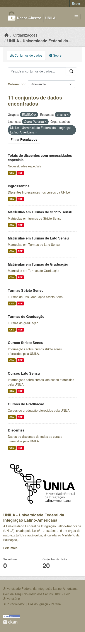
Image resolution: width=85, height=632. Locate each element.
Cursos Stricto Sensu (25, 342)
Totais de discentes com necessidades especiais (40, 157)
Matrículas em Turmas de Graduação (38, 264)
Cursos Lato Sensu (24, 373)
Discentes (16, 430)
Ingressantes (18, 185)
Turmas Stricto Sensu (26, 290)
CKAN (10, 622)
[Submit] (71, 71)
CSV (11, 172)
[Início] (6, 35)
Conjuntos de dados (28, 55)
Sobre (56, 55)
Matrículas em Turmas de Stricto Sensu (40, 211)
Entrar (76, 3)
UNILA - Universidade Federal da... (39, 40)
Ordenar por (17, 84)
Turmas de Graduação (26, 316)
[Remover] (35, 114)
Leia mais (10, 548)
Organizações (25, 35)
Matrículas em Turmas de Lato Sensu (38, 238)
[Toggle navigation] (76, 17)
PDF (20, 172)
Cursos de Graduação (26, 403)
